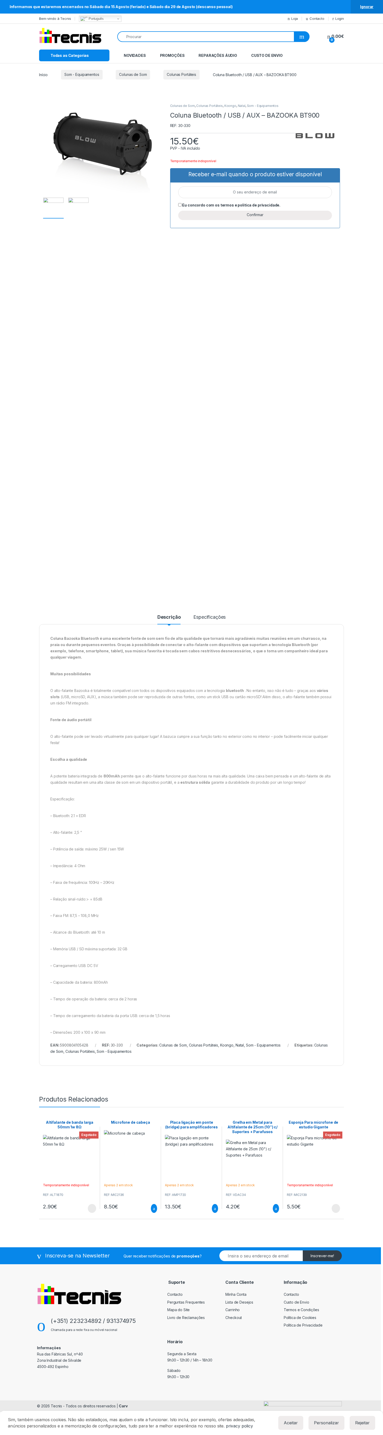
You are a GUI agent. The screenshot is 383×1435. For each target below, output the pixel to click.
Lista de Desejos (239, 1302)
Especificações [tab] (209, 617)
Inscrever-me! (322, 1256)
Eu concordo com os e (231, 205)
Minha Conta (235, 1294)
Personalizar (326, 1422)
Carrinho (232, 1310)
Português (96, 19)
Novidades (135, 55)
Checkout (233, 1317)
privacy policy (239, 1425)
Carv (123, 1406)
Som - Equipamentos (81, 74)
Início (43, 74)
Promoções (172, 55)
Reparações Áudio (218, 55)
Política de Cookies (300, 1317)
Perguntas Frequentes (186, 1302)
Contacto (317, 18)
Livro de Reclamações (186, 1317)
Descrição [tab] (169, 617)
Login (339, 18)
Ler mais (92, 1208)
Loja (294, 18)
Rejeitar (362, 1422)
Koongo (230, 106)
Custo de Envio (267, 55)
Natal (241, 106)
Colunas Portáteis (181, 74)
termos (227, 205)
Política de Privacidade (303, 1325)
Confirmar (255, 214)
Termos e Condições (301, 1310)
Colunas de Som (133, 74)
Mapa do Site (178, 1310)
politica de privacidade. (259, 205)
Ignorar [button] (366, 6)
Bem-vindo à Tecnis (55, 18)
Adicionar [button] (149, 1208)
